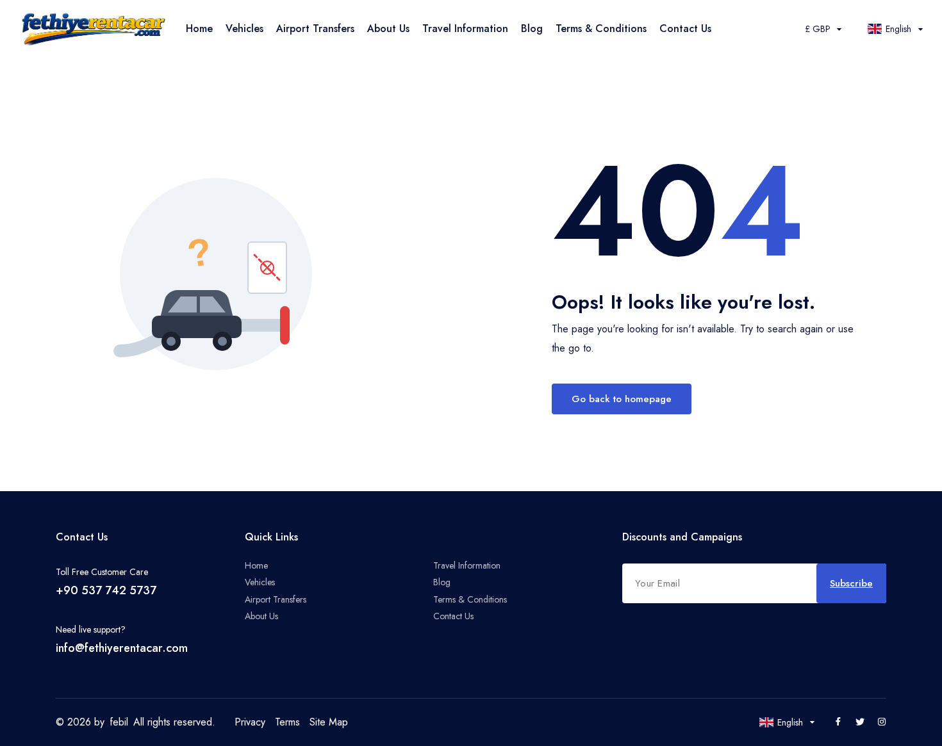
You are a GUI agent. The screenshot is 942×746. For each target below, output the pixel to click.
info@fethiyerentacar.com (122, 648)
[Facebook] (838, 722)
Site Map (329, 722)
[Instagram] (882, 722)
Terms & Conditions (601, 28)
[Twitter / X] (860, 722)
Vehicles (244, 28)
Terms (287, 722)
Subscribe (851, 583)
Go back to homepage (622, 399)
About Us (388, 28)
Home (199, 28)
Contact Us (685, 28)
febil (119, 722)
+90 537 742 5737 (106, 590)
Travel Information (465, 28)
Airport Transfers (315, 28)
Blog (532, 28)
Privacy (250, 722)
